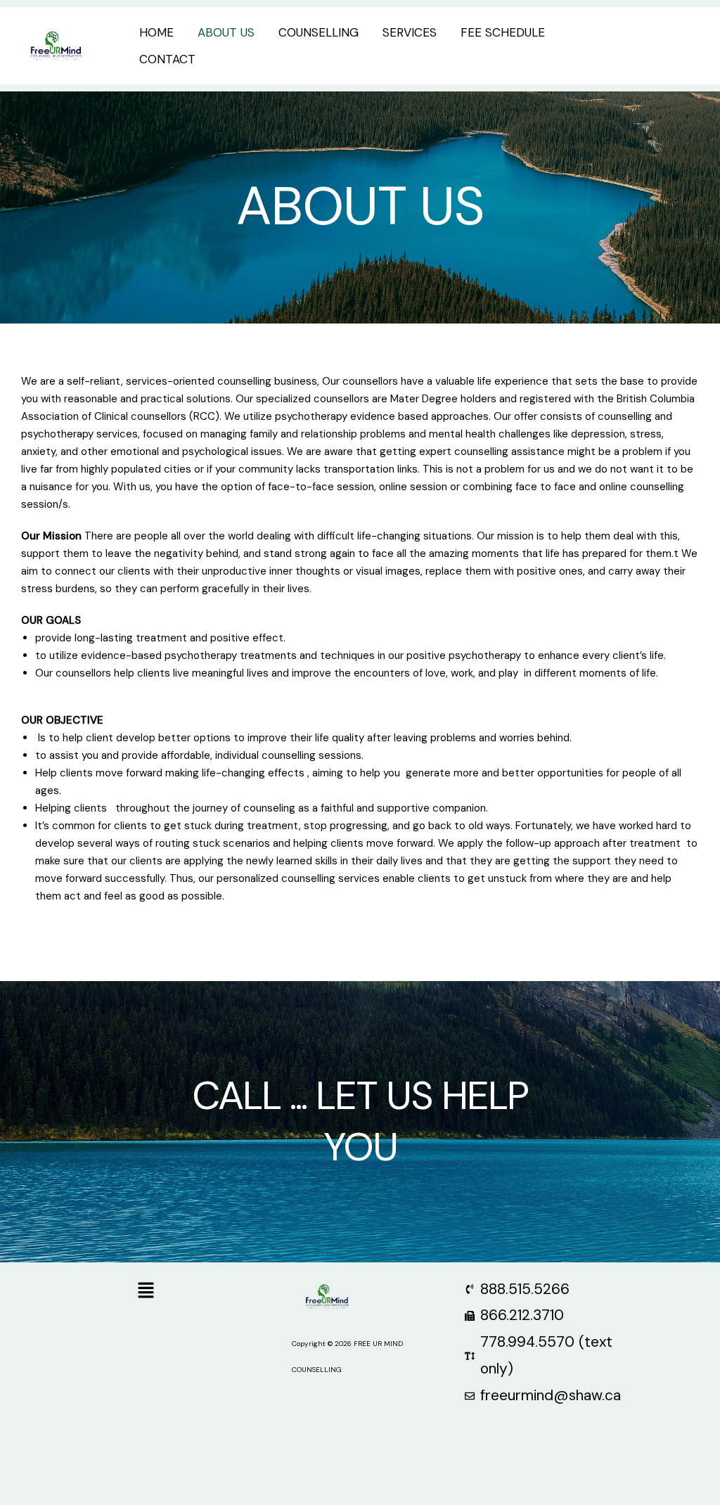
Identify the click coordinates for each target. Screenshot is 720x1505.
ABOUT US (226, 32)
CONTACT (167, 59)
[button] (659, 45)
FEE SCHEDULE (503, 32)
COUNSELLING (318, 32)
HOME (156, 32)
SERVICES (409, 32)
